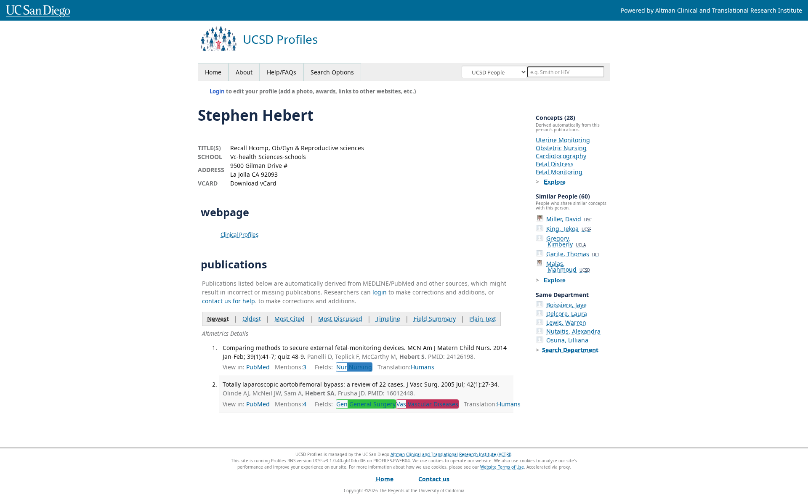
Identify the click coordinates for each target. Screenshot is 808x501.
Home (213, 72)
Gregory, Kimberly (566, 241)
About (244, 72)
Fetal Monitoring (559, 172)
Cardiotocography (561, 156)
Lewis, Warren (566, 322)
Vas (427, 404)
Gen (366, 404)
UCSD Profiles (280, 39)
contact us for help (228, 301)
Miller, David (569, 219)
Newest (218, 319)
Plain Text (482, 319)
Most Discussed (340, 319)
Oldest (251, 319)
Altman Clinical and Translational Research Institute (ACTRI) (451, 454)
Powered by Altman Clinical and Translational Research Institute (711, 10)
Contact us (433, 479)
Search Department (570, 350)
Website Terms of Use (502, 467)
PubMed (258, 367)
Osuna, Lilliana (567, 340)
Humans (422, 367)
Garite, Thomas (572, 254)
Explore (555, 181)
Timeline (388, 319)
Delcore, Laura (566, 314)
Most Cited (289, 319)
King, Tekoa (568, 229)
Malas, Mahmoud (568, 266)
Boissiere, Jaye (566, 305)
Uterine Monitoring (563, 140)
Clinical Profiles (239, 235)
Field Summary (435, 319)
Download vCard (253, 183)
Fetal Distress (555, 164)
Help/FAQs (281, 72)
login (379, 292)
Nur (354, 367)
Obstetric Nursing (561, 148)
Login (217, 91)
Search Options (332, 72)
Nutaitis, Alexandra (573, 331)
